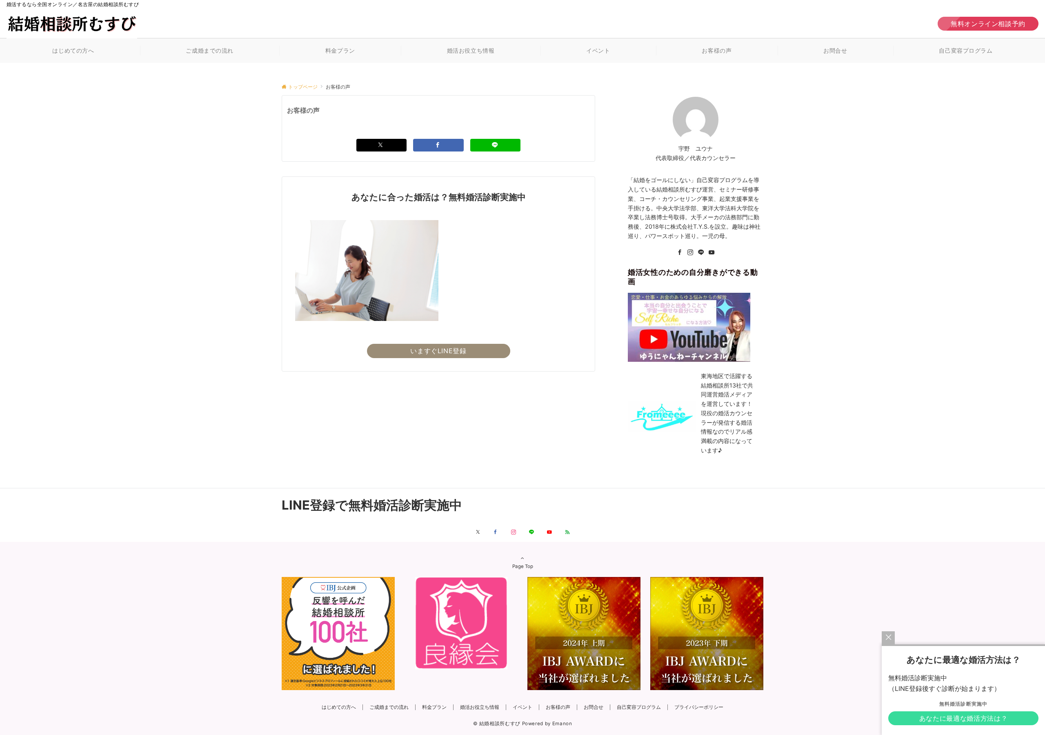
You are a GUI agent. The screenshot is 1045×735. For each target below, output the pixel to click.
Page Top (522, 566)
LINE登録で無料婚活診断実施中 (372, 504)
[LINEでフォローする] (531, 532)
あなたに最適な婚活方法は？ (963, 718)
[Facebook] (680, 252)
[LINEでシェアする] (495, 145)
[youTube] (711, 252)
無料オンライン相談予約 (988, 24)
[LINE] (701, 252)
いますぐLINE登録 (438, 351)
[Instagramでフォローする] (513, 532)
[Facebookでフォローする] (495, 532)
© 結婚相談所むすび (496, 723)
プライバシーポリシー (698, 707)
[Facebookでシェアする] (438, 145)
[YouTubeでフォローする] (549, 532)
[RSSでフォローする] (567, 532)
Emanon (562, 723)
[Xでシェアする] (381, 145)
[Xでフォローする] (478, 532)
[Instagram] (690, 252)
